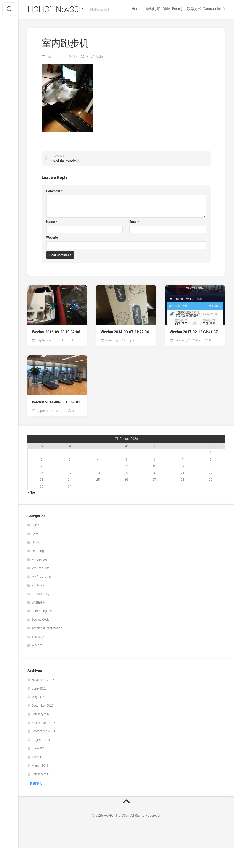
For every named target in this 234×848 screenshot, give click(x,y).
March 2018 (40, 765)
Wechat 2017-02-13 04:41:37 (194, 332)
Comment (54, 191)
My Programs (41, 576)
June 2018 (39, 748)
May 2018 (39, 757)
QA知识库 (38, 602)
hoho (100, 56)
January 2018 (41, 774)
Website (52, 237)
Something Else (42, 611)
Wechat (37, 645)
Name (51, 221)
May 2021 (39, 697)
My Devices (39, 559)
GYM (35, 534)
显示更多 (36, 784)
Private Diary (41, 594)
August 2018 (41, 740)
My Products (41, 568)
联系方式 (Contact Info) (206, 9)
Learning (38, 551)
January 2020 (41, 714)
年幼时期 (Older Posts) (164, 9)
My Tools (38, 585)
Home (136, 9)
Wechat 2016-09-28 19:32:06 (56, 332)
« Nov (31, 492)
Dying (36, 525)
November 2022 (43, 680)
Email (134, 221)
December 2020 (43, 705)
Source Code (40, 619)
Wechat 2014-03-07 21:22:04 (125, 332)
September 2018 (43, 731)
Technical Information (47, 628)
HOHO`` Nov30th (56, 9)
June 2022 (39, 688)
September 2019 (43, 723)
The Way (38, 637)
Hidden (37, 542)
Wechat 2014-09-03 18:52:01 (56, 402)
